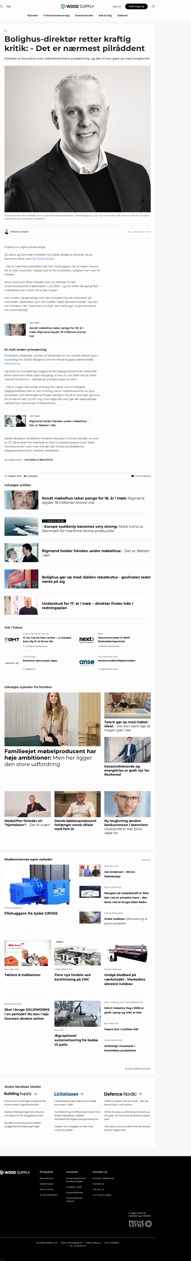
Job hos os (98, 1189)
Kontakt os (98, 1183)
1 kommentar (143, 476)
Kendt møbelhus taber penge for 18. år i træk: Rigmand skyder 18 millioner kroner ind (57, 332)
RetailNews (12, 363)
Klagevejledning (74, 1192)
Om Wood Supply (102, 1195)
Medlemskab (46, 1183)
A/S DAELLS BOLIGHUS (38, 459)
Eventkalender (84, 15)
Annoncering (46, 1189)
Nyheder (32, 15)
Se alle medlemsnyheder (138, 1068)
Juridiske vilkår (74, 1187)
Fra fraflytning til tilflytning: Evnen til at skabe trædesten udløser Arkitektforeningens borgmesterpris (77, 1116)
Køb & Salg (105, 15)
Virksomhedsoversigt (56, 15)
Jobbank (122, 15)
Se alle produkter (48, 1195)
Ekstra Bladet (46, 258)
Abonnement (46, 1178)
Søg (9, 6)
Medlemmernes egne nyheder (28, 859)
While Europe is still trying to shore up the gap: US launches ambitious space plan (127, 1116)
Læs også (34, 322)
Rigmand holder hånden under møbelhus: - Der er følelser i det (59, 423)
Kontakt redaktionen (103, 1178)
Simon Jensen (21, 231)
